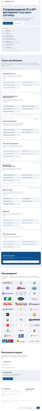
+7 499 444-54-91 (7, 362)
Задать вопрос (20, 261)
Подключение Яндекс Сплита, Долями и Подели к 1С (10, 96)
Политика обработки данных (13, 400)
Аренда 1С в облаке (7, 190)
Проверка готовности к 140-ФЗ (9, 132)
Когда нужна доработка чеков (9, 108)
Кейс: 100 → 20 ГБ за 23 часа (8, 180)
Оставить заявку (7, 23)
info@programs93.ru (6, 364)
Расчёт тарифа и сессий (7, 198)
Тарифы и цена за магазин (8, 111)
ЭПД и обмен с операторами (27, 129)
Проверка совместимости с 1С (27, 108)
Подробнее (31, 408)
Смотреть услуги (18, 23)
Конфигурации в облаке (7, 201)
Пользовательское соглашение (6, 402)
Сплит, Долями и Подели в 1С (8, 106)
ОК (38, 407)
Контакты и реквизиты (4, 400)
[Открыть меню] (40, 2)
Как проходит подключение (8, 203)
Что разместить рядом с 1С (27, 177)
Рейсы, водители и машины (8, 129)
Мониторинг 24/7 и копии (8, 177)
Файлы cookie (32, 400)
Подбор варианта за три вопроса (28, 106)
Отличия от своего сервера (27, 201)
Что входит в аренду (26, 198)
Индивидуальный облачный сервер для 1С (8, 165)
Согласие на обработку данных (24, 400)
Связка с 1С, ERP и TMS (26, 132)
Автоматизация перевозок (9, 121)
